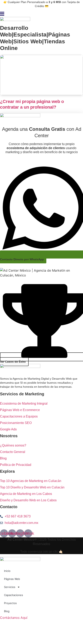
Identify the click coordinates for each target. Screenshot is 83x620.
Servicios (9, 587)
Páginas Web (12, 579)
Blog (6, 611)
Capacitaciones (13, 595)
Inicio (7, 570)
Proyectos (10, 603)
